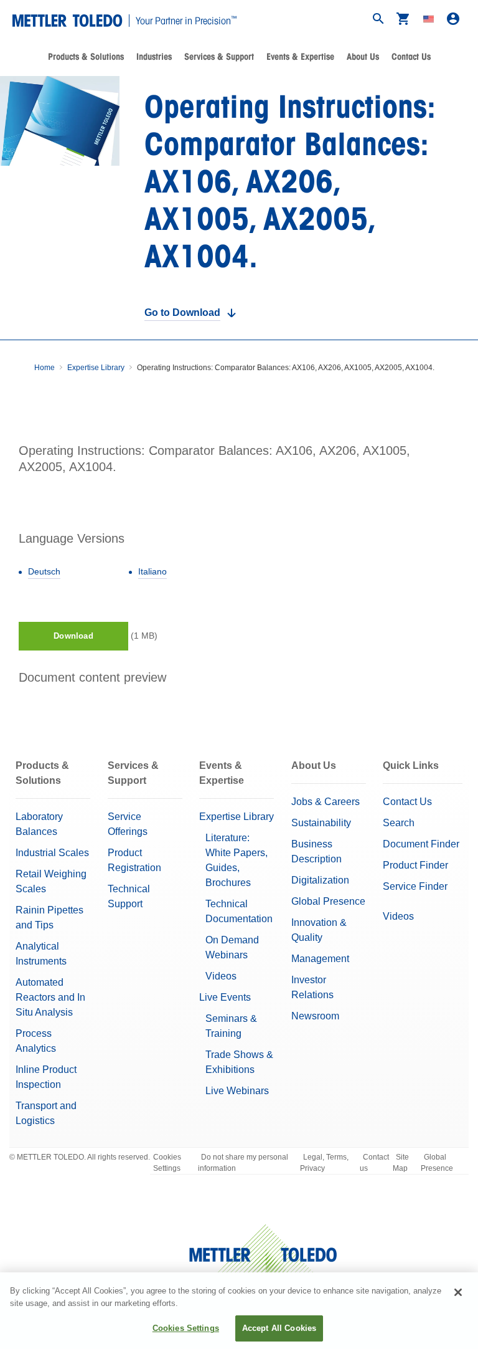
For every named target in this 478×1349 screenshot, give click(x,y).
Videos (221, 976)
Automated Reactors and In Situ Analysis (50, 997)
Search (399, 823)
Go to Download (182, 312)
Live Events (225, 997)
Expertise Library (95, 367)
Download (73, 636)
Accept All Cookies (279, 1328)
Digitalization (320, 880)
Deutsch (44, 571)
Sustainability (321, 823)
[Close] (458, 1292)
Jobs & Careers (325, 801)
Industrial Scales (52, 852)
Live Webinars (237, 1090)
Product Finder (415, 865)
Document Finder (421, 844)
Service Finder (415, 886)
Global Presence (328, 901)
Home (44, 367)
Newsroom (315, 1016)
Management (320, 958)
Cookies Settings (167, 1163)
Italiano (152, 571)
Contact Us (411, 56)
